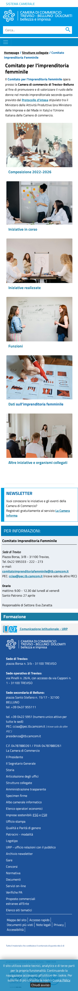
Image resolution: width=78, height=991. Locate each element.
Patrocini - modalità (19, 834)
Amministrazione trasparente (26, 789)
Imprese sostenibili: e (26, 815)
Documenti (13, 879)
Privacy (59, 924)
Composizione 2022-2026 (30, 172)
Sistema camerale (20, 3)
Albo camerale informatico (24, 802)
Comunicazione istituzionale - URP (43, 628)
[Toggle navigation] (5, 42)
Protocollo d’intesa (35, 99)
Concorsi (12, 866)
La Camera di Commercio (23, 750)
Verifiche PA (14, 892)
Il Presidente (14, 757)
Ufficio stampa (15, 821)
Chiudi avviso (40, 985)
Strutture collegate (35, 52)
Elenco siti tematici (19, 910)
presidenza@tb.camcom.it (23, 736)
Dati (35, 404)
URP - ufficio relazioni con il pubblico (31, 847)
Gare (9, 860)
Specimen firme (16, 795)
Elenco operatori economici (24, 808)
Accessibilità (15, 929)
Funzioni (15, 346)
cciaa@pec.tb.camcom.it (26, 576)
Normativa (13, 873)
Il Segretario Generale (21, 763)
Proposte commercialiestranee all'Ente (20, 901)
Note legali (43, 924)
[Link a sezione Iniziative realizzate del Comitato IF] (39, 260)
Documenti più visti (20, 924)
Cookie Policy (61, 980)
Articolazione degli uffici (22, 776)
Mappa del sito (16, 919)
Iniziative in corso (22, 229)
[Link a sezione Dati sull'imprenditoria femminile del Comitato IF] (39, 377)
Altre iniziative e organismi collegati (37, 462)
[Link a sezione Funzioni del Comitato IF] (39, 319)
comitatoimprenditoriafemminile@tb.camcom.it (35, 571)
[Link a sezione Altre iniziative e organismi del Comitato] (39, 436)
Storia (10, 769)
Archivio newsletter (19, 853)
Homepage (11, 52)
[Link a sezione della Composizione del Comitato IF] (39, 145)
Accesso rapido (39, 919)
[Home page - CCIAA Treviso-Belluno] (37, 16)
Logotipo (12, 840)
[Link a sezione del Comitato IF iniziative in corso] (39, 203)
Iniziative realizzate (24, 287)
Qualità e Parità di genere (23, 827)
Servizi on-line (16, 885)
